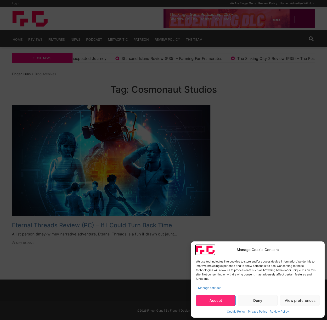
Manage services (209, 288)
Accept (215, 300)
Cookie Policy (236, 311)
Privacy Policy (257, 311)
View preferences (300, 300)
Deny (257, 300)
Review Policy (279, 311)
